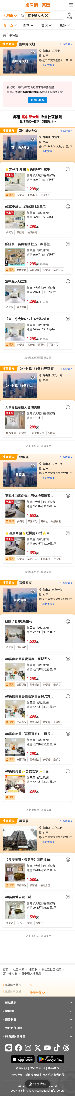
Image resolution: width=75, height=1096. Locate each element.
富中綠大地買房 (31, 973)
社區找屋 (18, 969)
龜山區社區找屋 (51, 969)
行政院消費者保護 (53, 1074)
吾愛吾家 (25, 583)
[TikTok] (56, 1047)
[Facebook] (18, 1047)
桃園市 (33, 969)
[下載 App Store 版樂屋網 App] (23, 1059)
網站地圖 (53, 1068)
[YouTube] (47, 1047)
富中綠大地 (27, 44)
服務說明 (16, 1074)
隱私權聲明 (32, 1074)
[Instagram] (28, 1047)
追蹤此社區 (37, 100)
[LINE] (8, 1047)
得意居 (24, 821)
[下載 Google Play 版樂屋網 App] (50, 1059)
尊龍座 (24, 457)
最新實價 (47, 65)
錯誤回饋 (21, 1068)
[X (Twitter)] (37, 1047)
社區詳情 (65, 44)
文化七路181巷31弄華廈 (36, 369)
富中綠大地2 (28, 130)
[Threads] (66, 1047)
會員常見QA (37, 1068)
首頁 (6, 969)
